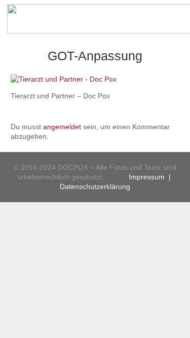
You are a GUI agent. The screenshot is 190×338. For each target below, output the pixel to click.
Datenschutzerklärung (95, 186)
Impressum (147, 177)
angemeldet (62, 127)
